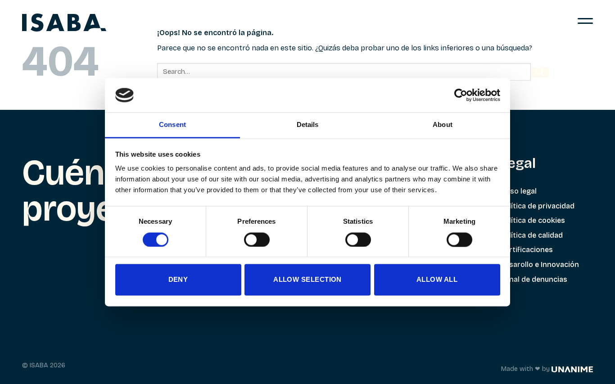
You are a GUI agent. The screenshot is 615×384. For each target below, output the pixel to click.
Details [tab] (308, 125)
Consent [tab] (172, 125)
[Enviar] (540, 72)
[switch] (257, 239)
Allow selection (307, 280)
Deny (178, 280)
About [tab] (442, 125)
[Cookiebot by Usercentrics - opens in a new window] (460, 95)
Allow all (436, 280)
